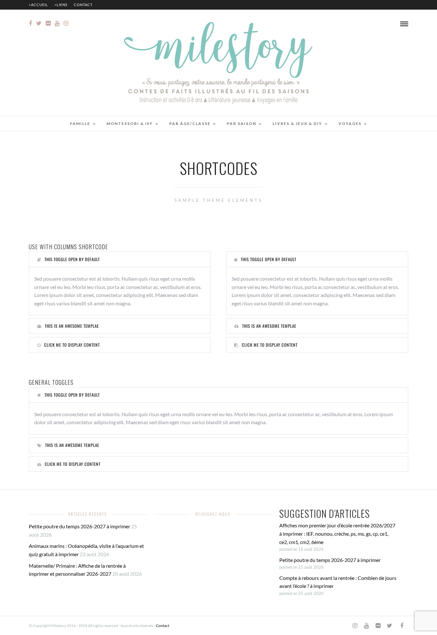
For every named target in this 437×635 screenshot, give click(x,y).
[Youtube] (57, 23)
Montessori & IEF (130, 123)
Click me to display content (72, 345)
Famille (80, 123)
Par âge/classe (190, 123)
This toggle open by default (72, 259)
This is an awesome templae (72, 326)
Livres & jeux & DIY (297, 123)
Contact (83, 5)
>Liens (61, 5)
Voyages (350, 123)
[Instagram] (66, 23)
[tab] (120, 259)
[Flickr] (48, 23)
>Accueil (38, 5)
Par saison (241, 123)
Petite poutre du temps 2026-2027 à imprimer (79, 526)
